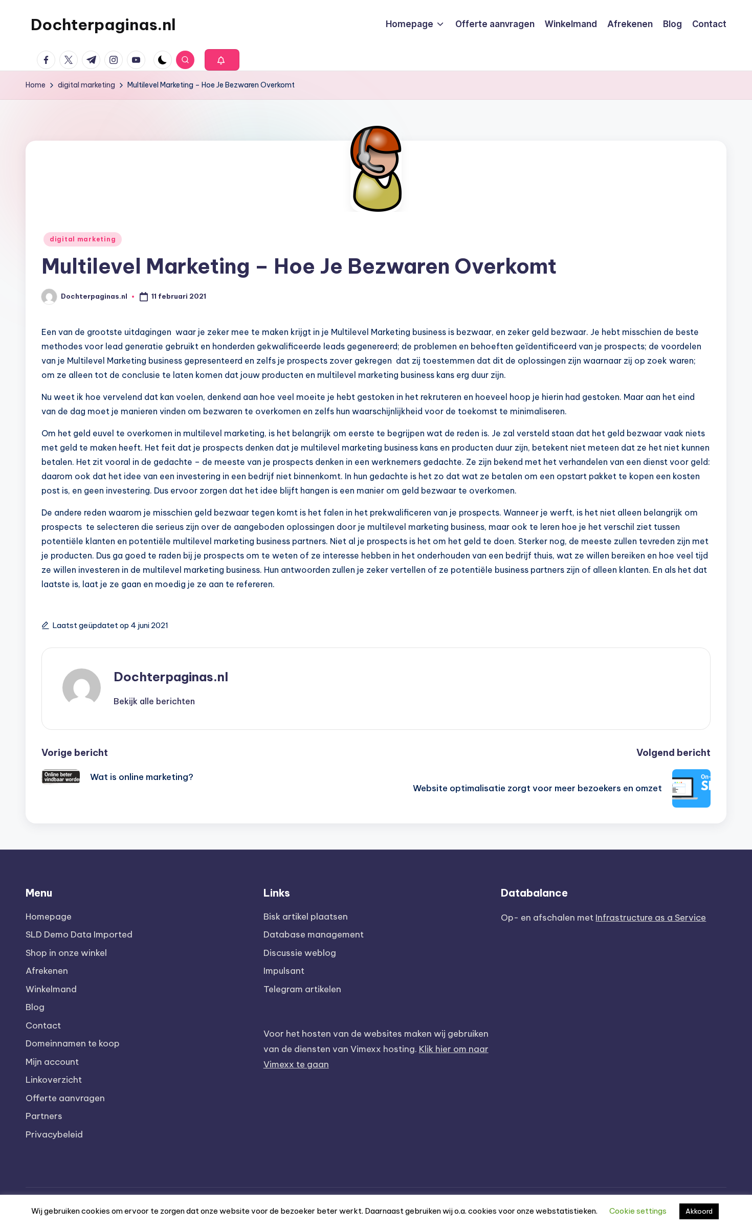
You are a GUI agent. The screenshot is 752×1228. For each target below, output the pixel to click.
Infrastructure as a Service (650, 917)
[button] (222, 60)
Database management (313, 934)
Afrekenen (47, 970)
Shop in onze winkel (66, 952)
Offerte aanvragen (65, 1098)
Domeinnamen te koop (73, 1043)
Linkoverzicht (54, 1079)
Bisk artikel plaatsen (305, 916)
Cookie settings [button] (638, 1211)
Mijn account (52, 1061)
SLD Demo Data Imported (79, 934)
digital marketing (83, 239)
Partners (44, 1116)
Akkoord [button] (699, 1211)
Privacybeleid (54, 1134)
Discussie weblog (299, 952)
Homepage (49, 916)
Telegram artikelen (302, 989)
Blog (35, 1007)
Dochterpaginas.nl (103, 24)
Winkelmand (51, 989)
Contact (43, 1025)
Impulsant (283, 970)
